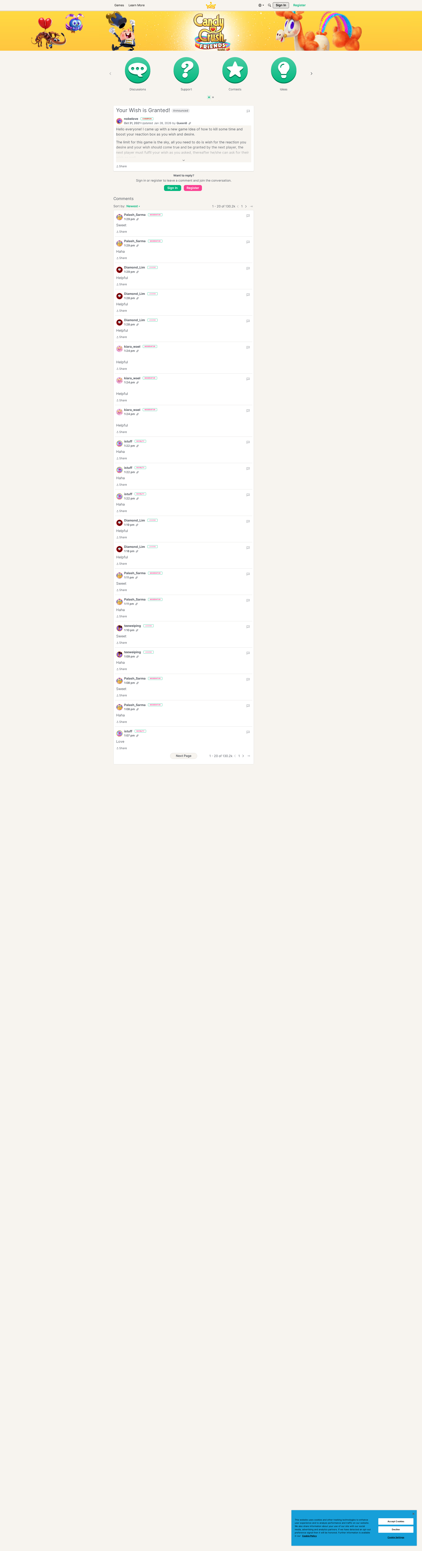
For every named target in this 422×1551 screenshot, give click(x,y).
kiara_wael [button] (132, 346)
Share (121, 167)
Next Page (183, 756)
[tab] (209, 97)
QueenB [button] (182, 123)
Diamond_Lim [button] (134, 267)
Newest (132, 206)
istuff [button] (128, 441)
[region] (354, 1528)
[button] (119, 121)
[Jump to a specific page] (251, 206)
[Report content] (248, 111)
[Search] (269, 5)
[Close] (413, 1514)
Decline (396, 1529)
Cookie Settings (396, 1537)
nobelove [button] (131, 119)
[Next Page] (246, 206)
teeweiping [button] (132, 626)
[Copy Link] (190, 123)
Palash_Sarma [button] (135, 215)
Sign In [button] (172, 188)
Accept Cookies (396, 1521)
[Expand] (183, 160)
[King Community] (211, 5)
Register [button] (193, 188)
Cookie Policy (309, 1536)
